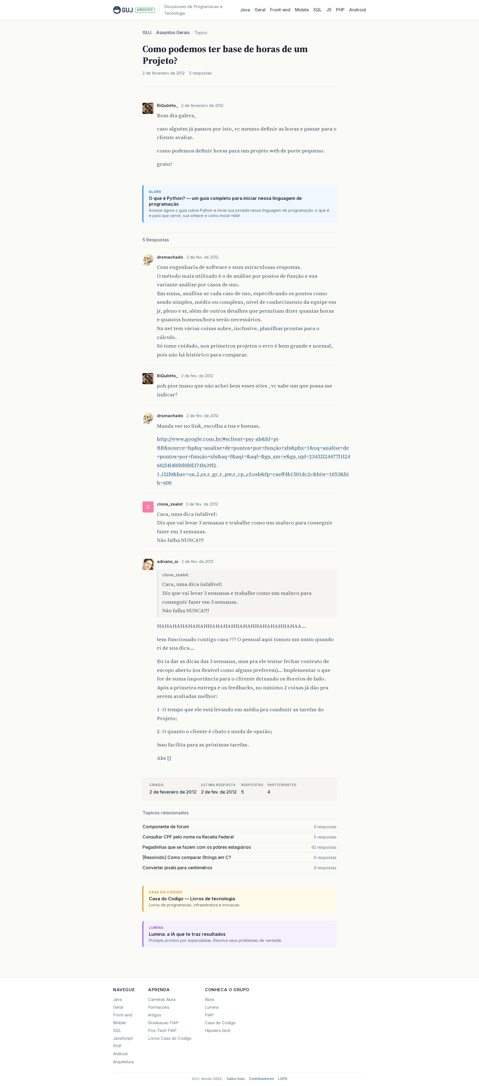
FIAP (209, 1015)
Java (245, 9)
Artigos (154, 1015)
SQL (317, 9)
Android (357, 9)
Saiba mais (236, 1079)
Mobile (302, 9)
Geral (260, 9)
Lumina (211, 1007)
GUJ (146, 32)
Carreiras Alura (161, 999)
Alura (209, 999)
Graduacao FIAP (163, 1022)
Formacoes (158, 1007)
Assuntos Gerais (173, 32)
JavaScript (123, 1038)
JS (329, 9)
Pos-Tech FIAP (162, 1030)
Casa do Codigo (220, 1022)
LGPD (282, 1079)
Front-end (122, 1015)
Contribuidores (261, 1079)
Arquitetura (123, 1061)
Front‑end (280, 9)
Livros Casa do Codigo (170, 1038)
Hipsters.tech (217, 1030)
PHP (340, 9)
